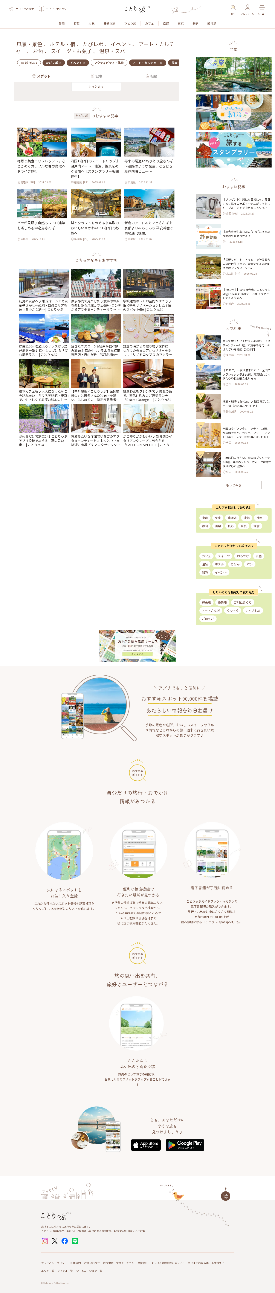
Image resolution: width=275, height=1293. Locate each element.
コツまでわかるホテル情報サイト (207, 1263)
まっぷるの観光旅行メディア (168, 1263)
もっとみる (96, 86)
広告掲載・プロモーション (118, 1263)
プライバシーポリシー (54, 1263)
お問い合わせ (92, 1263)
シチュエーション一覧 (89, 1270)
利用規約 (75, 1263)
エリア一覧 (47, 1270)
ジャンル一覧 (65, 1270)
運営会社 (143, 1263)
